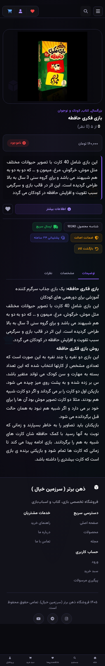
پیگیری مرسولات (86, 580)
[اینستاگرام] (66, 618)
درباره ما (44, 532)
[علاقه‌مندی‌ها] (32, 11)
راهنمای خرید (40, 523)
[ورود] (20, 11)
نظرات (48, 273)
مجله (94, 541)
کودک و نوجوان (69, 110)
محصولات (90, 532)
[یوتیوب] (38, 618)
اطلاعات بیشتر (56, 209)
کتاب (85, 110)
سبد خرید (91, 571)
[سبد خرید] (8, 11)
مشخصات (67, 273)
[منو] (98, 11)
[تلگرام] (52, 618)
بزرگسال (96, 110)
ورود (95, 562)
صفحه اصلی (89, 523)
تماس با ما (42, 541)
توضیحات (88, 273)
